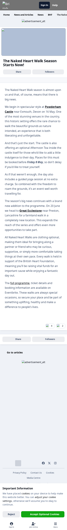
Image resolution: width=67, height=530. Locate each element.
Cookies (50, 472)
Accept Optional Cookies (44, 514)
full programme (20, 283)
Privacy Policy (19, 472)
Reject (11, 514)
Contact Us (36, 472)
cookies (25, 493)
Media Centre (33, 477)
